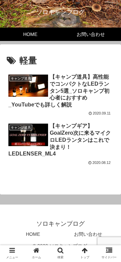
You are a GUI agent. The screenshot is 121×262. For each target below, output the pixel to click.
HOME (33, 234)
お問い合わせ (88, 234)
